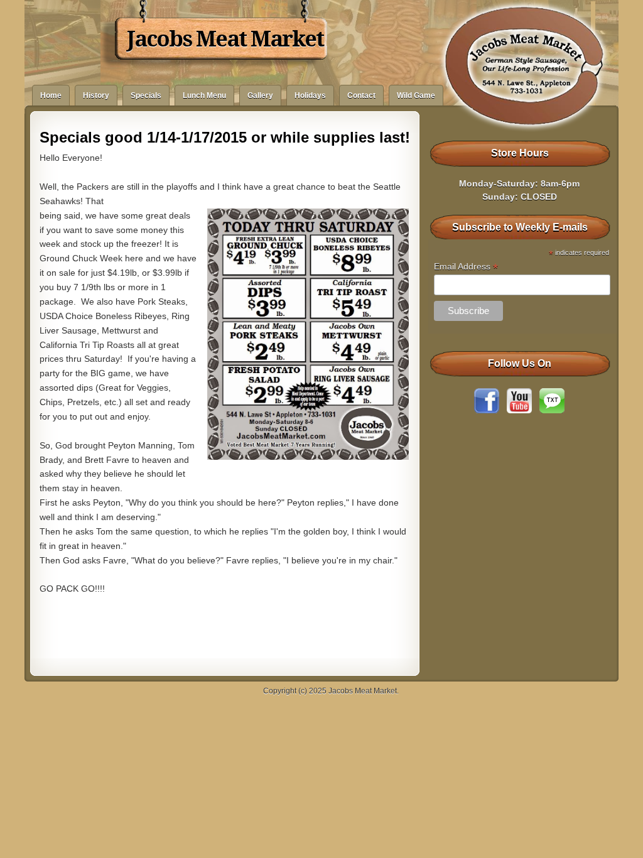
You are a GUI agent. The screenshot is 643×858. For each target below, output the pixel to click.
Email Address (466, 267)
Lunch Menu (204, 95)
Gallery (260, 95)
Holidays (310, 95)
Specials (146, 95)
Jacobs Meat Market (225, 39)
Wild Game (416, 95)
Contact (361, 95)
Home (51, 95)
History (96, 95)
